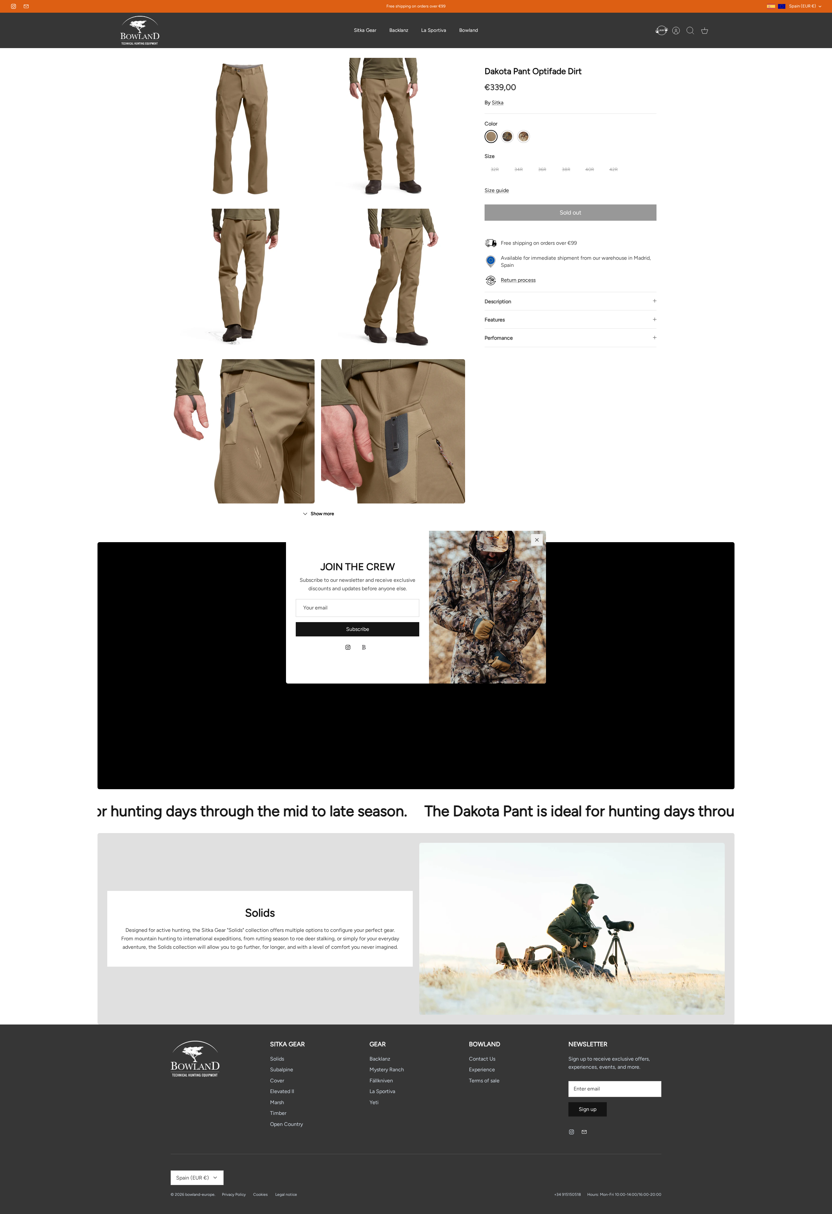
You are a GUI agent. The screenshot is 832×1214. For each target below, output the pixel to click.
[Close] (537, 540)
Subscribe (357, 629)
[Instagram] (348, 647)
